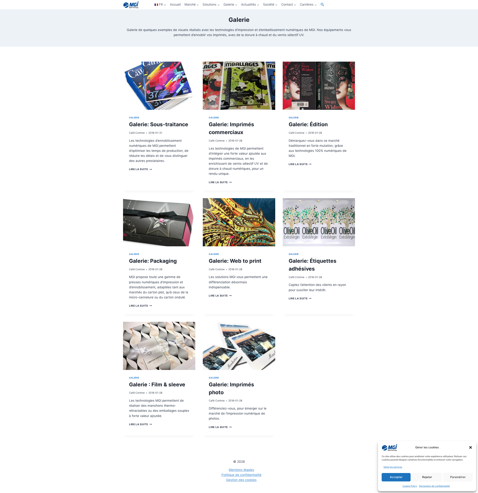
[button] (470, 447)
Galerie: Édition (308, 124)
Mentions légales (241, 470)
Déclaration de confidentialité (434, 486)
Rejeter (427, 477)
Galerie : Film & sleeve (157, 384)
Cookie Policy (410, 486)
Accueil (175, 4)
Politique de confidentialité (241, 475)
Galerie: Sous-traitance (158, 124)
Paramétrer (458, 477)
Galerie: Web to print (235, 261)
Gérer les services (393, 467)
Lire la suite (140, 169)
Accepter (396, 477)
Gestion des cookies (241, 480)
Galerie (134, 117)
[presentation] (159, 86)
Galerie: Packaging (153, 261)
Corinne (140, 132)
